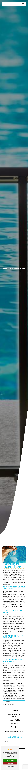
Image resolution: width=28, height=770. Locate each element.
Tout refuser (9, 763)
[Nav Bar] (23, 4)
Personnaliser (10, 766)
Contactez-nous (9, 704)
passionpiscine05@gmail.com (14, 731)
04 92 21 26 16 (14, 724)
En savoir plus (8, 702)
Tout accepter (10, 760)
